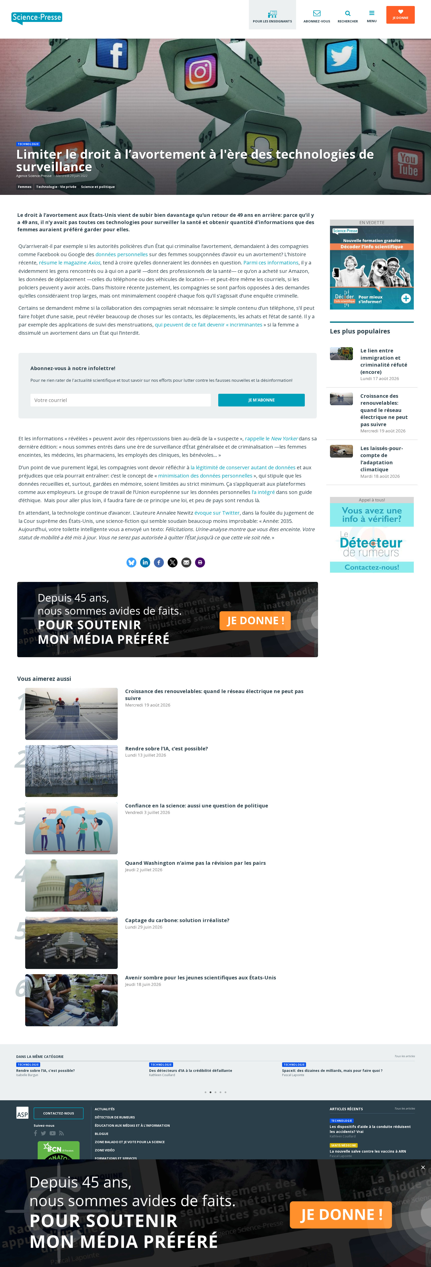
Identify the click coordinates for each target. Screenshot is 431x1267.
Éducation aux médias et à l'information (132, 1125)
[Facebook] (159, 562)
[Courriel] (186, 562)
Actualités (105, 1109)
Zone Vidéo (105, 1150)
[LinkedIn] (145, 562)
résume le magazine (69, 262)
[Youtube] (54, 1134)
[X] (173, 562)
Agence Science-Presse (34, 175)
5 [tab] (225, 1092)
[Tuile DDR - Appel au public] (372, 537)
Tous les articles (404, 1056)
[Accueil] (40, 19)
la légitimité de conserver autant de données (243, 467)
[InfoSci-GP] (372, 267)
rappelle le (271, 438)
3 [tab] (215, 1092)
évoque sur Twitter (217, 512)
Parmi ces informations (271, 262)
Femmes (24, 186)
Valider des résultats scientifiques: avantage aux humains (69, 1070)
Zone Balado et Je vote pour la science (130, 1142)
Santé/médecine (343, 1145)
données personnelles (122, 254)
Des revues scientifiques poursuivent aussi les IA (193, 1070)
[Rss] (62, 1134)
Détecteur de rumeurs (115, 1117)
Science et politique (98, 186)
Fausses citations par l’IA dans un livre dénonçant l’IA (330, 1070)
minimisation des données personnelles (205, 475)
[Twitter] (44, 1134)
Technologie (28, 144)
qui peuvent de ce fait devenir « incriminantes (208, 324)
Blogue (101, 1133)
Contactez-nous (58, 1113)
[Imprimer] (200, 562)
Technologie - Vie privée (56, 186)
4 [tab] (220, 1092)
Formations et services (116, 1158)
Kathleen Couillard (343, 1136)
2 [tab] (210, 1092)
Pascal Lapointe (341, 1156)
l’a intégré (263, 492)
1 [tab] (205, 1092)
